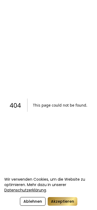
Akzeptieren (62, 201)
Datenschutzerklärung (25, 190)
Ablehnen (32, 201)
